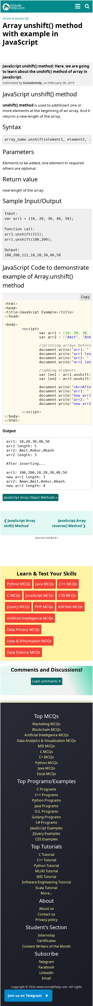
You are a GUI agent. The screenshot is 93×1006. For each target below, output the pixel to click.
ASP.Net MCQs (70, 606)
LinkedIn (46, 972)
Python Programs (46, 800)
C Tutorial (46, 854)
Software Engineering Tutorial (46, 882)
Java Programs (46, 806)
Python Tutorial (46, 865)
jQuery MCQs (18, 606)
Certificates (46, 940)
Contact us (46, 914)
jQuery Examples (46, 833)
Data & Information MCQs (29, 640)
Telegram (46, 961)
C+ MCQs (46, 757)
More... (46, 893)
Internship (46, 935)
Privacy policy (46, 919)
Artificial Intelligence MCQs (30, 618)
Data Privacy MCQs (23, 629)
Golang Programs (46, 817)
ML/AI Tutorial (46, 871)
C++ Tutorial (46, 860)
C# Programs (46, 822)
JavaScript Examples (46, 828)
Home (7, 18)
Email (46, 978)
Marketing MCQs (46, 724)
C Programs (46, 789)
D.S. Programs (46, 811)
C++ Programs (46, 794)
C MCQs (13, 595)
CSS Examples (46, 839)
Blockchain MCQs (46, 729)
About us (46, 908)
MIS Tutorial (46, 876)
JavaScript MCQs (39, 595)
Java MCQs (44, 583)
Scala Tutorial (46, 887)
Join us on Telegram (25, 995)
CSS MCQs (67, 595)
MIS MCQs (46, 746)
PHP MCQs (44, 606)
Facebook (46, 967)
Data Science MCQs (23, 652)
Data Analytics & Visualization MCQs (46, 740)
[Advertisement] (37, 53)
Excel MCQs (46, 773)
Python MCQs (18, 583)
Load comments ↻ (46, 681)
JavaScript (22, 18)
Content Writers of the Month (46, 946)
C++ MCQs (68, 583)
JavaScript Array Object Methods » (30, 497)
